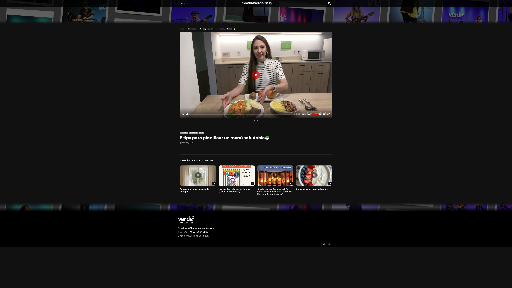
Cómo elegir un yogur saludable (312, 189)
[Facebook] (318, 244)
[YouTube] (324, 244)
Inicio (183, 3)
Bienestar (192, 29)
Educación (193, 133)
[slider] (243, 114)
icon (198, 175)
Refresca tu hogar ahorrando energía (194, 190)
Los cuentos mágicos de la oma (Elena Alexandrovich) (234, 190)
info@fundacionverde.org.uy (200, 228)
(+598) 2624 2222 (198, 231)
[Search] (329, 3)
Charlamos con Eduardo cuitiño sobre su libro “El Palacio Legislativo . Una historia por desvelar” (275, 191)
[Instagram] (329, 244)
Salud (201, 133)
